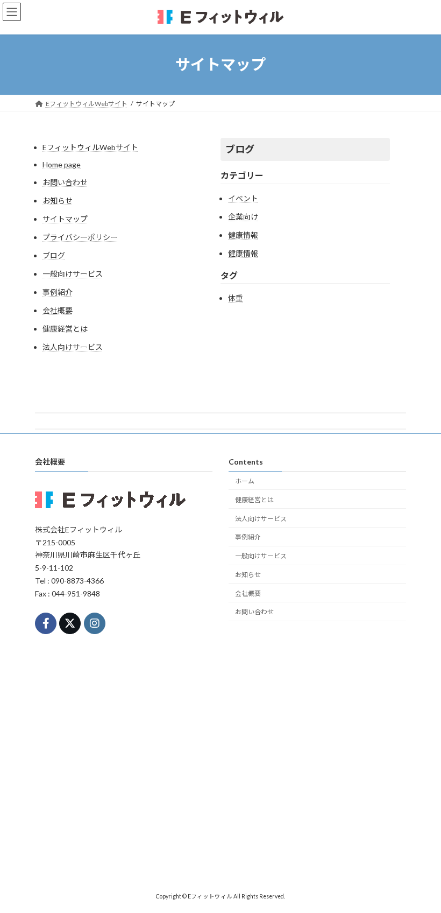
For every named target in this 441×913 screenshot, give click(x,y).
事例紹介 (57, 292)
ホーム (244, 481)
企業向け (243, 216)
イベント (243, 198)
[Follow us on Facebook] (45, 623)
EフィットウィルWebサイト (90, 147)
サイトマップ (65, 218)
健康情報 (243, 235)
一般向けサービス (72, 273)
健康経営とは (65, 328)
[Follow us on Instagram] (94, 623)
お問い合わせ (65, 182)
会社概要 (57, 310)
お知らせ (57, 200)
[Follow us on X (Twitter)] (70, 623)
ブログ (53, 255)
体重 (235, 298)
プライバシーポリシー (80, 237)
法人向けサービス (72, 347)
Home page (61, 164)
